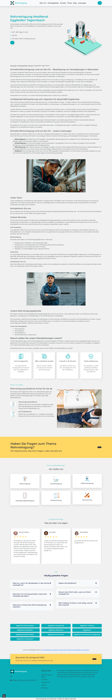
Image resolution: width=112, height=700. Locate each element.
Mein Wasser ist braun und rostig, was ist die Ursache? (75, 604)
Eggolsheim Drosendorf (56, 634)
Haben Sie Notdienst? (67, 583)
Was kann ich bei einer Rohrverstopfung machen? (29, 606)
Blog (75, 3)
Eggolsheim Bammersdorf (25, 634)
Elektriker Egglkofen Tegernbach (78, 650)
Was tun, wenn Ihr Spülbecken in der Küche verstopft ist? (31, 584)
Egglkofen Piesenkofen (25, 630)
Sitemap (44, 688)
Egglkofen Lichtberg (87, 625)
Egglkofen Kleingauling (56, 625)
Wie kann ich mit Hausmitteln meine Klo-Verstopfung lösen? (30, 595)
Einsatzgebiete (53, 3)
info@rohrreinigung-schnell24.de (24, 680)
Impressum (45, 682)
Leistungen (82, 3)
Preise (69, 3)
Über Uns (43, 3)
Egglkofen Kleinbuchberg (25, 625)
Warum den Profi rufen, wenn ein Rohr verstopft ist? (74, 593)
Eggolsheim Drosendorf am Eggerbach (87, 634)
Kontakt (63, 3)
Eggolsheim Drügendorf (25, 639)
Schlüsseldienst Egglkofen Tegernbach (54, 650)
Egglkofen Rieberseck (56, 630)
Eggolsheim (87, 630)
